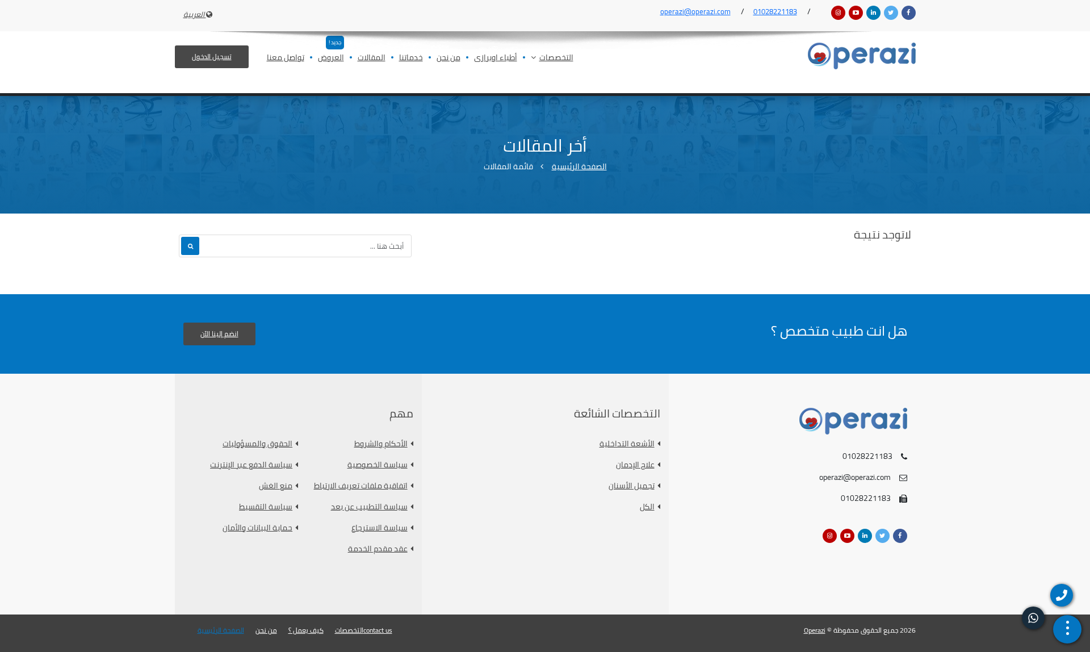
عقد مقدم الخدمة (378, 549)
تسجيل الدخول (212, 56)
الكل (647, 507)
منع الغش (275, 486)
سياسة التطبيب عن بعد (369, 507)
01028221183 (775, 11)
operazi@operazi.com (695, 11)
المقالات (371, 58)
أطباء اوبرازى (495, 58)
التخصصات (556, 58)
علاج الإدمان (635, 465)
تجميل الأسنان (632, 486)
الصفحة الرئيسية (579, 166)
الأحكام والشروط (381, 444)
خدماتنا (411, 58)
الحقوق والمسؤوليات (257, 444)
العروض (331, 58)
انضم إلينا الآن (219, 333)
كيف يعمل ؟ (306, 630)
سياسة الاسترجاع (379, 528)
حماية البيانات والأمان (257, 528)
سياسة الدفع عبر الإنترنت (251, 465)
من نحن (448, 58)
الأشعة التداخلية (627, 444)
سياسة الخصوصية (377, 465)
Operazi (814, 630)
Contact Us (377, 630)
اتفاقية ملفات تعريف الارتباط (361, 486)
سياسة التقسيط (265, 507)
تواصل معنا (285, 58)
